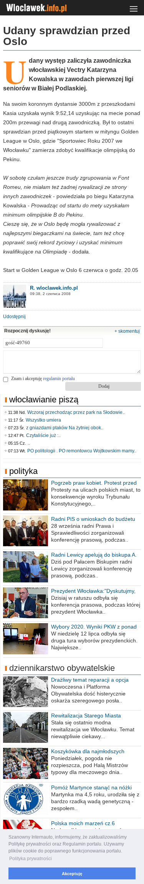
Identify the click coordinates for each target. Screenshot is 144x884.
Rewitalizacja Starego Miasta (86, 715)
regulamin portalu (59, 378)
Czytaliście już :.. (43, 435)
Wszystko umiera (43, 420)
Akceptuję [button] (72, 873)
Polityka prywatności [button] (30, 858)
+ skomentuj (127, 331)
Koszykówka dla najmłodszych (87, 751)
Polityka (23, 471)
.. (29, 443)
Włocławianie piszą (43, 399)
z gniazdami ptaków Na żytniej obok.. (64, 427)
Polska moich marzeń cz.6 (83, 823)
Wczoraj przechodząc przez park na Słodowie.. (76, 412)
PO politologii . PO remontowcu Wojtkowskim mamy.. (81, 451)
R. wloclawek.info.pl (54, 288)
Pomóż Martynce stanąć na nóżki (91, 787)
